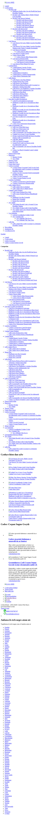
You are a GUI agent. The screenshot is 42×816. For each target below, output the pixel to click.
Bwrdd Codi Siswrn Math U (25, 30)
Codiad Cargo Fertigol (15, 190)
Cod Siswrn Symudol (19, 50)
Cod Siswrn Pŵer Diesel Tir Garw (23, 64)
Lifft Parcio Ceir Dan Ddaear (21, 80)
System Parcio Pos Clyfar (20, 81)
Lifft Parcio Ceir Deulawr (20, 83)
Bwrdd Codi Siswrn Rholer (24, 27)
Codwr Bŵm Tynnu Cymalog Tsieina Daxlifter (23, 340)
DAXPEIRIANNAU (12, 614)
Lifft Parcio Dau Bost (19, 92)
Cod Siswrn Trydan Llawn (21, 53)
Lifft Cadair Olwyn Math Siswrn (23, 188)
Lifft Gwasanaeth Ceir (15, 125)
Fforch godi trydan (14, 153)
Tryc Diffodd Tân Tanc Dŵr (25, 220)
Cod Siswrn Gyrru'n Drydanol (25, 62)
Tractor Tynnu (13, 160)
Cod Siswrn (12, 41)
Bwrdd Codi (12, 9)
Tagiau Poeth (9, 589)
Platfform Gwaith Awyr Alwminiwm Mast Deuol (24, 312)
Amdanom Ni (9, 229)
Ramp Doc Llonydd (19, 201)
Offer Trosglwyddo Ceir (20, 130)
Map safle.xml (9, 591)
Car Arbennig (13, 213)
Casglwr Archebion (15, 180)
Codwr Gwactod (14, 166)
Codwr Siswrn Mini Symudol (25, 51)
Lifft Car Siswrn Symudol (21, 141)
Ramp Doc (12, 195)
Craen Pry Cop (13, 162)
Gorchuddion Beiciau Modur (14, 435)
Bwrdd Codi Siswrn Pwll (24, 34)
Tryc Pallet (16, 159)
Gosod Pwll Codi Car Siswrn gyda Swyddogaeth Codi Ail (23, 144)
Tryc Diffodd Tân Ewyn (23, 218)
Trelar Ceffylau (9, 426)
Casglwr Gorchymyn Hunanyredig (23, 183)
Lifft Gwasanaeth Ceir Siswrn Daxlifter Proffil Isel (24, 398)
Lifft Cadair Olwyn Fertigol (21, 187)
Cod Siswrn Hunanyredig (20, 58)
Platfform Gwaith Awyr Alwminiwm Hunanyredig (24, 322)
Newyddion (8, 227)
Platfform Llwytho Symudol (21, 197)
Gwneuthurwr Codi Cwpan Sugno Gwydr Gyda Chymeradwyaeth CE (23, 564)
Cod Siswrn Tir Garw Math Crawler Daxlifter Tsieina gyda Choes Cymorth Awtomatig (27, 47)
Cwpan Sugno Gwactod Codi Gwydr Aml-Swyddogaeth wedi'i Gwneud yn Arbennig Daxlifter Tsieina (26, 169)
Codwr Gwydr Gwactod (20, 176)
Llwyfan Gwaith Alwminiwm (18, 99)
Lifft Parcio (12, 78)
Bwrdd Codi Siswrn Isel (20, 29)
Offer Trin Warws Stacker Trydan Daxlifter (22, 479)
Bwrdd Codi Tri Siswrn (23, 23)
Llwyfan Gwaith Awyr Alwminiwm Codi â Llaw (24, 320)
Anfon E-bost (5, 608)
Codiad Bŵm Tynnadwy (20, 73)
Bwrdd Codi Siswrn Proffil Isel (26, 32)
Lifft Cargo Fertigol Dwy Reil (22, 192)
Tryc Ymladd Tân (18, 217)
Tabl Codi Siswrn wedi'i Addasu (23, 36)
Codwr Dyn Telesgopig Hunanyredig (24, 123)
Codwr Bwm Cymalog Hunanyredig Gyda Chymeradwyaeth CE (22, 519)
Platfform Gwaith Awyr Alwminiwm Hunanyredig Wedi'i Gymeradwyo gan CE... (22, 497)
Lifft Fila (11, 222)
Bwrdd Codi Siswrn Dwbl (24, 22)
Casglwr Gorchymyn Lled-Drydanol (24, 181)
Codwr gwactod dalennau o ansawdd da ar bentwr (20, 540)
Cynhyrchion (9, 8)
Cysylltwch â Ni (10, 231)
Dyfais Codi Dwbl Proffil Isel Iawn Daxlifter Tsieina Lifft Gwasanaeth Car (26, 137)
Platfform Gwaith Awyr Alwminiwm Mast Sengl (24, 310)
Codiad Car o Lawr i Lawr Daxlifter (24, 134)
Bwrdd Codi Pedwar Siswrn (25, 25)
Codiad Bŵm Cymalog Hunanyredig (24, 74)
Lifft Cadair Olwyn (15, 185)
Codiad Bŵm (13, 66)
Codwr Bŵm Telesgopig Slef (22, 76)
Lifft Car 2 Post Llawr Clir (21, 129)
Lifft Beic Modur (18, 139)
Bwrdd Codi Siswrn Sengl (24, 20)
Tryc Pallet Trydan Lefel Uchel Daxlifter (25, 208)
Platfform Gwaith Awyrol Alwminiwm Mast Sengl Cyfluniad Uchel (26, 110)
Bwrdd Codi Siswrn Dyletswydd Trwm (28, 39)
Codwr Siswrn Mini (19, 55)
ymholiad (11, 554)
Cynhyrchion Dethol (11, 588)
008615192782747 (12, 611)
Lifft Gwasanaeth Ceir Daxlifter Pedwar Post (26, 132)
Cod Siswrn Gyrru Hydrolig (25, 60)
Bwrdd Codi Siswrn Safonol (21, 18)
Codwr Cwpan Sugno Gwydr (22, 178)
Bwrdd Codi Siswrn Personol (25, 37)
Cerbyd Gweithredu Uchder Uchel (23, 215)
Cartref (7, 6)
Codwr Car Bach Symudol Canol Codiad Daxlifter (24, 399)
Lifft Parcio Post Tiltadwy (20, 95)
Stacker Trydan (17, 157)
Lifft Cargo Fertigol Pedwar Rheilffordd (25, 194)
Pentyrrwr (12, 155)
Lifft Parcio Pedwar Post (20, 94)
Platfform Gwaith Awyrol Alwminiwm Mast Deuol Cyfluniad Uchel (26, 114)
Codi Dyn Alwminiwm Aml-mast (23, 101)
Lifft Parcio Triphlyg (19, 97)
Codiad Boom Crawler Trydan (22, 67)
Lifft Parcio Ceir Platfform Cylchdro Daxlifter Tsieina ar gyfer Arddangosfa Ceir (27, 89)
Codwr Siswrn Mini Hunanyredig (26, 57)
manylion (17, 554)
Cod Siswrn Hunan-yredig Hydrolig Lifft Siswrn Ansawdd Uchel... (21, 505)
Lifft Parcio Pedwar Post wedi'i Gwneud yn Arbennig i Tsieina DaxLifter (26, 86)
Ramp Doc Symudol (19, 199)
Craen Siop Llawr (14, 164)
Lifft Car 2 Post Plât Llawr (21, 127)
